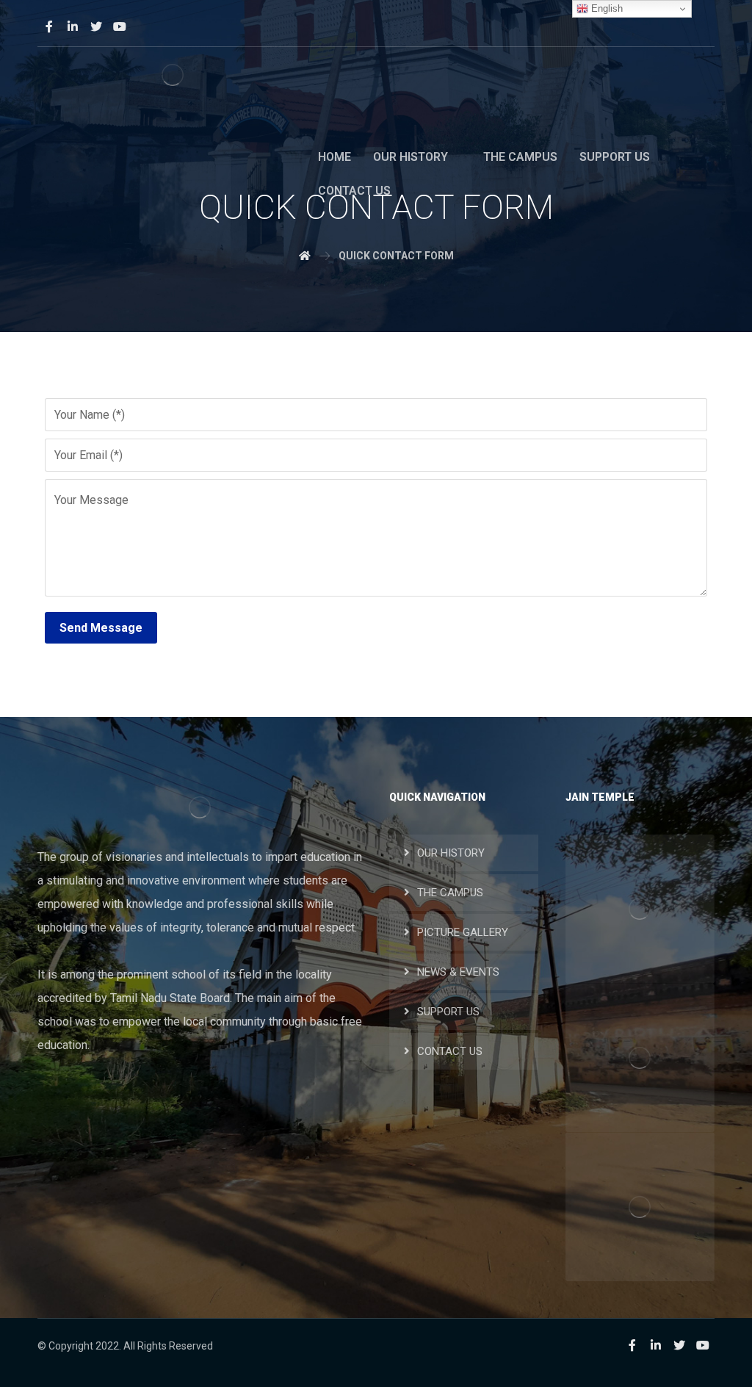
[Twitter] (96, 26)
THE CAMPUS (450, 892)
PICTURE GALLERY (462, 932)
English (605, 8)
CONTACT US (449, 1051)
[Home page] (305, 256)
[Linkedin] (72, 26)
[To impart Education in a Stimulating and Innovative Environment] (172, 75)
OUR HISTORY (451, 853)
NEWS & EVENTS (458, 972)
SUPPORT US (448, 1011)
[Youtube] (119, 26)
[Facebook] (49, 26)
